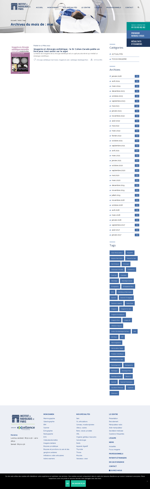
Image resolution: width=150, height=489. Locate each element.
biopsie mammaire (116, 258)
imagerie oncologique (117, 314)
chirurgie (40, 60)
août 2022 (125, 121)
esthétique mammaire (50, 60)
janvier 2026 (125, 76)
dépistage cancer (127, 281)
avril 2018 (125, 210)
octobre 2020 (125, 165)
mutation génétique (117, 354)
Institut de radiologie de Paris (120, 331)
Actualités (112, 446)
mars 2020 (125, 180)
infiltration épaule (116, 326)
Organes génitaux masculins (86, 437)
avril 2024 (125, 81)
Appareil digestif (82, 446)
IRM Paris (114, 337)
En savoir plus (78, 483)
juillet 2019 (125, 195)
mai (24, 20)
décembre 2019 (125, 185)
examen (113, 297)
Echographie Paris (128, 286)
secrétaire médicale (117, 387)
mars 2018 (125, 215)
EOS (112, 292)
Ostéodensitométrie (50, 440)
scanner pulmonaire (126, 382)
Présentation (113, 418)
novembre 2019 (125, 190)
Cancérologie (81, 440)
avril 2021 (125, 151)
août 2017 (125, 230)
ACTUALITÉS (98, 60)
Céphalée (123, 275)
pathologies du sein (117, 359)
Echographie (115, 286)
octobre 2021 (125, 141)
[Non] (147, 481)
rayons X (128, 376)
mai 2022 (125, 126)
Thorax (78, 452)
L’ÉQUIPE (98, 7)
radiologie (73, 60)
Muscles (79, 455)
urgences (130, 387)
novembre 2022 (125, 116)
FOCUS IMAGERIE (119, 59)
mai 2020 (125, 175)
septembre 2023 (125, 101)
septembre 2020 (125, 170)
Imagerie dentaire (49, 443)
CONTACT (129, 7)
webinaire (114, 393)
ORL (77, 434)
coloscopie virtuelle (117, 269)
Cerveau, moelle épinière (85, 425)
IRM (135, 331)
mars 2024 (125, 86)
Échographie (47, 431)
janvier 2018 (125, 220)
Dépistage (114, 281)
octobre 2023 (125, 96)
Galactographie (48, 421)
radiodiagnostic (116, 365)
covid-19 (113, 275)
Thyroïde (79, 449)
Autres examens (49, 458)
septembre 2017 (125, 225)
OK (67, 483)
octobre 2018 (125, 205)
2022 (19, 20)
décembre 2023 (125, 91)
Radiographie (48, 434)
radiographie (129, 365)
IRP (122, 337)
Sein (77, 418)
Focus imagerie (114, 449)
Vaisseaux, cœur (82, 458)
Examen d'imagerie (126, 297)
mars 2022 (125, 131)
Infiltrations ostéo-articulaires (53, 455)
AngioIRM (130, 252)
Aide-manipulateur (117, 252)
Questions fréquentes (116, 434)
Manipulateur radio (117, 348)
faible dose (129, 303)
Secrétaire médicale (116, 431)
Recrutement (113, 421)
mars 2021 (125, 156)
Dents (78, 443)
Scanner (113, 382)
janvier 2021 (125, 160)
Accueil (39, 7)
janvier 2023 (125, 111)
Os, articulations (82, 421)
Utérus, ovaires (81, 428)
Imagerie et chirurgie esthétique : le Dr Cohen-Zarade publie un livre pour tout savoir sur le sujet (67, 50)
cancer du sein (131, 258)
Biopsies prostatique (50, 446)
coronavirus (131, 269)
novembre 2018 (125, 200)
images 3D (127, 320)
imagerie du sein (64, 60)
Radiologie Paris (83, 60)
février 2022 (125, 136)
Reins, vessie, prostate (84, 431)
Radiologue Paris (116, 376)
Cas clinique (115, 264)
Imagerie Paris (115, 320)
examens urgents (116, 303)
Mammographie (116, 342)
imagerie (114, 309)
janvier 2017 (125, 235)
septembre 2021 (125, 146)
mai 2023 (125, 106)
